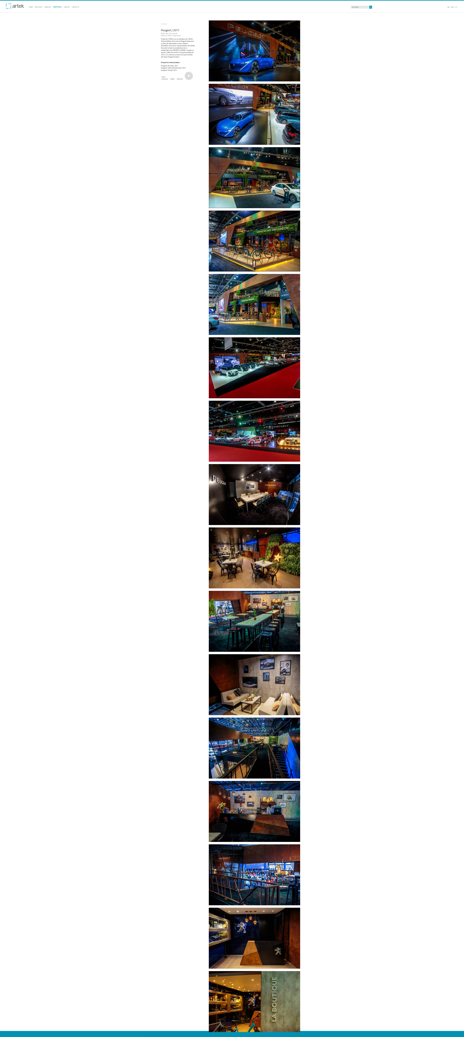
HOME (31, 7)
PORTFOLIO (57, 7)
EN (448, 7)
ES (452, 7)
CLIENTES (67, 7)
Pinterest (180, 79)
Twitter (172, 79)
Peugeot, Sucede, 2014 (169, 70)
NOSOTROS (38, 7)
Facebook (165, 79)
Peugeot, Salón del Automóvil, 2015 (173, 68)
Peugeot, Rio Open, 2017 (169, 65)
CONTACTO (75, 7)
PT (456, 7)
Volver (165, 24)
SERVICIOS (47, 7)
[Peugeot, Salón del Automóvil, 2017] (257, 50)
